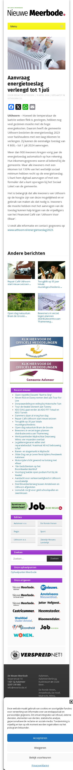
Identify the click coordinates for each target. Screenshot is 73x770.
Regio (16, 531)
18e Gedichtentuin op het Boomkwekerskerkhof (27, 468)
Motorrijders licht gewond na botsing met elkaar (36, 462)
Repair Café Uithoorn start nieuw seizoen (19, 283)
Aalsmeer (43, 675)
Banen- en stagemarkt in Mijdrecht (32, 451)
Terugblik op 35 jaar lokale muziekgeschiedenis (50, 284)
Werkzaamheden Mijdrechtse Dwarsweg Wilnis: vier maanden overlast (35, 438)
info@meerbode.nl (17, 687)
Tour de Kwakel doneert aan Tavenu (33, 406)
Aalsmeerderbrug (48, 678)
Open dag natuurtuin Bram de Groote (19, 314)
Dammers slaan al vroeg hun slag (31, 415)
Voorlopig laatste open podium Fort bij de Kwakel (36, 474)
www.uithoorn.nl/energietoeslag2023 (30, 230)
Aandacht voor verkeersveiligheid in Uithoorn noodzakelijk (38, 480)
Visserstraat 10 (15, 678)
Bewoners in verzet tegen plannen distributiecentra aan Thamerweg (49, 317)
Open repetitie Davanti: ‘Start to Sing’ (33, 394)
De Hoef (56, 692)
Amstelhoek (44, 692)
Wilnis (52, 695)
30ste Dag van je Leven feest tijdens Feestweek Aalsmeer (38, 456)
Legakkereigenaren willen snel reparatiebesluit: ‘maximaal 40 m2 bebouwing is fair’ (38, 445)
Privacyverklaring (40, 765)
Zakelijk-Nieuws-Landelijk (48, 541)
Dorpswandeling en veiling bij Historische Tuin (38, 403)
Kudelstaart (44, 681)
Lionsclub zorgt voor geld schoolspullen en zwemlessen (36, 492)
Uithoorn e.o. (15, 98)
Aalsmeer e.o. (20, 523)
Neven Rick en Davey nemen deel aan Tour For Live (38, 399)
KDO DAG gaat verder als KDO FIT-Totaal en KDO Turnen (37, 411)
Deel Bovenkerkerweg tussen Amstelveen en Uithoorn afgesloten (37, 486)
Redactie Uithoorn (24, 95)
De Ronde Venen (48, 523)
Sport (43, 531)
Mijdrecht (43, 695)
